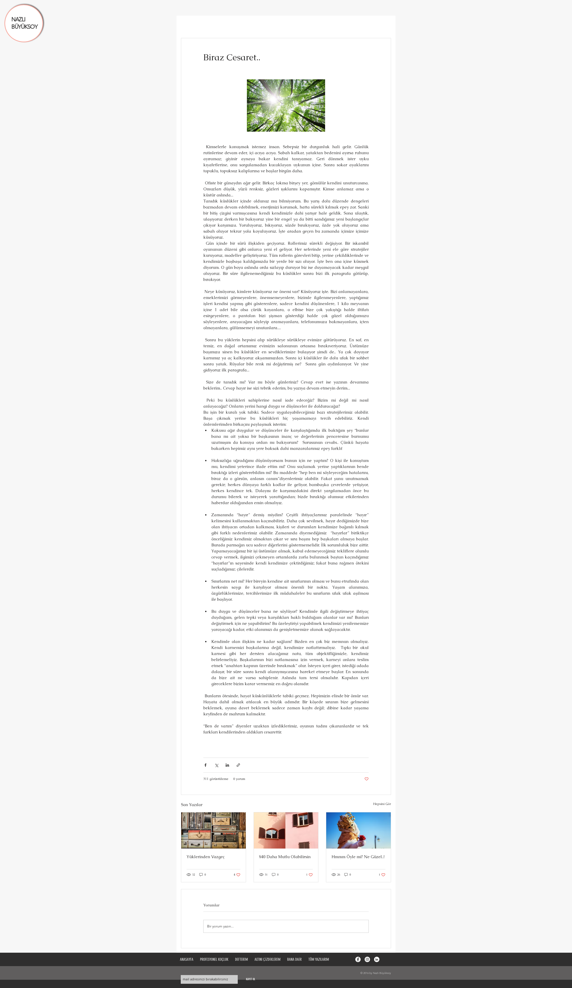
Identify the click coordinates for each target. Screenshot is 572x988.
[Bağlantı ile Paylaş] (238, 765)
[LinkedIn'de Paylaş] (227, 765)
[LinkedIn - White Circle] (376, 959)
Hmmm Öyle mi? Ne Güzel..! (358, 856)
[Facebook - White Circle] (358, 959)
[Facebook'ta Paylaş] (205, 765)
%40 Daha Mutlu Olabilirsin (285, 856)
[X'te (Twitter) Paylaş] (216, 765)
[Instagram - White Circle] (367, 959)
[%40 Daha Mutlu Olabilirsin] (286, 830)
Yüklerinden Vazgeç (206, 856)
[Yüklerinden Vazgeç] (213, 830)
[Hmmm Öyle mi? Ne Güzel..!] (358, 830)
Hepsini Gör (382, 804)
